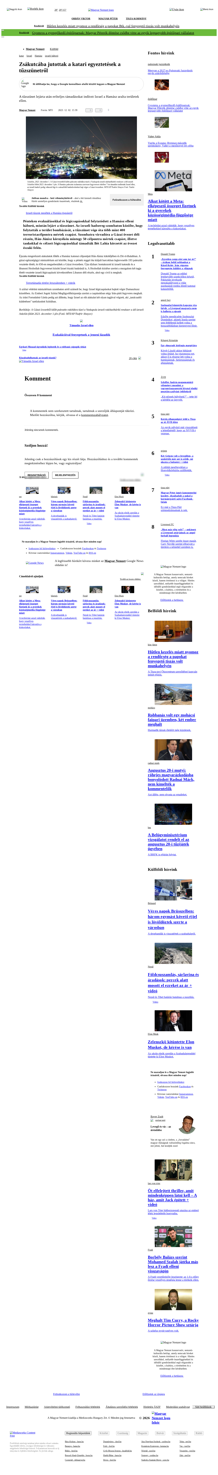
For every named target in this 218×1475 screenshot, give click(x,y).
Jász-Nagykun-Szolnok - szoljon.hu (155, 1441)
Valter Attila (154, 136)
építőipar (152, 99)
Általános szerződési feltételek (122, 1407)
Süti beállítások (203, 1407)
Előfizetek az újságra (154, 1394)
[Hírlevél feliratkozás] (139, 542)
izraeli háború (51, 56)
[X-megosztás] (135, 110)
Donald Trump (168, 254)
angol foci (165, 300)
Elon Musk (119, 496)
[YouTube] (132, 552)
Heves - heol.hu (109, 1460)
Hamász (38, 56)
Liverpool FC (167, 524)
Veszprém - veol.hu (187, 1451)
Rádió (199, 1433)
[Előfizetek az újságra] (177, 10)
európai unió (160, 1120)
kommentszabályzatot (94, 415)
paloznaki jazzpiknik (159, 64)
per (20, 496)
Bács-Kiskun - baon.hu (74, 1441)
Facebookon (88, 548)
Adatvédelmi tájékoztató (57, 1407)
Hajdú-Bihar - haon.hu (112, 1455)
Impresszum (12, 1407)
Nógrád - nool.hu (148, 1451)
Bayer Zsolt (157, 1116)
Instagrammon (57, 553)
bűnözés (54, 496)
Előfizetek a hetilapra (172, 600)
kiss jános (152, 644)
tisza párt (165, 414)
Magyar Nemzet (35, 49)
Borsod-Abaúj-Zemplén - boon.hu (78, 1455)
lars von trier (154, 1183)
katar (21, 56)
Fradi (150, 1250)
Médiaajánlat (31, 1407)
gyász (150, 1313)
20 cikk (133, 358)
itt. (81, 201)
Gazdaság (123, 1433)
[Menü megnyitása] (207, 10)
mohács (151, 707)
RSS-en (92, 553)
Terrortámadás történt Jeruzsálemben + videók (50, 282)
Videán (69, 553)
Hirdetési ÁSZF (152, 1407)
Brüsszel (152, 903)
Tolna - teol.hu (185, 1441)
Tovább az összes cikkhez (130, 579)
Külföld (54, 49)
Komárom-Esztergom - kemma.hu (155, 1446)
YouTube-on (79, 553)
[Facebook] (125, 547)
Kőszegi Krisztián (169, 340)
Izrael (29, 56)
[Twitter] (139, 547)
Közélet (104, 1433)
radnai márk (153, 763)
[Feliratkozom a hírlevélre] (35, 10)
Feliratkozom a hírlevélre (127, 199)
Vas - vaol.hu (185, 1446)
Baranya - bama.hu (72, 1446)
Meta (150, 194)
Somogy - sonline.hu (149, 1455)
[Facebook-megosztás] (142, 110)
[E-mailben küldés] (128, 110)
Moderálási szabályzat (178, 1407)
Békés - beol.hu (71, 1451)
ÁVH (163, 377)
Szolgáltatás (179, 1433)
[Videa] (125, 552)
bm (149, 827)
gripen (164, 451)
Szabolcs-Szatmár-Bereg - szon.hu (155, 1460)
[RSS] (139, 552)
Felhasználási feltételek (87, 1407)
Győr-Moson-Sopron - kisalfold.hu (117, 1451)
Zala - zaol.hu (185, 1455)
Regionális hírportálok (78, 1433)
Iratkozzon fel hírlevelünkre (42, 548)
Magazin (142, 1433)
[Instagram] (132, 547)
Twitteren (101, 548)
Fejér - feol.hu (109, 1446)
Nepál (85, 496)
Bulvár (160, 1433)
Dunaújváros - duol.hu (112, 1441)
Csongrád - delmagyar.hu (75, 1460)
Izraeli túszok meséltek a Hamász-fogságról (49, 213)
